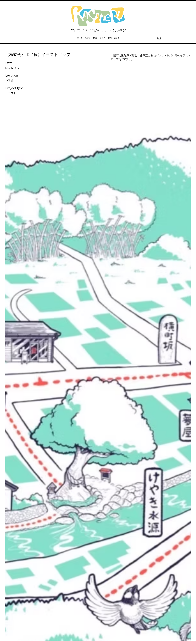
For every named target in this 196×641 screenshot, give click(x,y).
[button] (159, 38)
